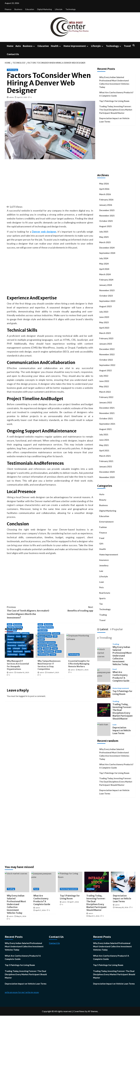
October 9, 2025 (53, 672)
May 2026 (104, 183)
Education (29, 9)
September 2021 (107, 424)
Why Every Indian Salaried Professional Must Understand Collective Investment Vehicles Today (114, 82)
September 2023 (107, 301)
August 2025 (105, 226)
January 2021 (105, 466)
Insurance (12, 645)
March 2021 (105, 456)
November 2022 (107, 354)
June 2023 (104, 317)
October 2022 (106, 359)
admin (11, 97)
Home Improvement (75, 46)
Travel (127, 46)
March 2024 (105, 274)
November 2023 (107, 290)
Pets (9, 651)
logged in (23, 696)
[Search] (133, 45)
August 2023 (105, 306)
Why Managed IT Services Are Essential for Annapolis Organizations (18, 665)
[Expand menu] (34, 46)
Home (10, 46)
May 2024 (104, 263)
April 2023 (104, 327)
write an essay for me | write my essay (22, 992)
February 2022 (106, 397)
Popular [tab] (117, 629)
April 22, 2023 (22, 97)
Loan (24, 648)
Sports (27, 651)
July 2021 (103, 434)
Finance (8, 9)
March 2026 (105, 194)
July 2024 (103, 258)
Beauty (102, 500)
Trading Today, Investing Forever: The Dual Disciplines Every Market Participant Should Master (115, 109)
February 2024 (106, 279)
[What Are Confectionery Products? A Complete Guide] (104, 672)
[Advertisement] (55, 181)
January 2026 (105, 205)
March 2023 (105, 333)
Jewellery (22, 645)
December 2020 (107, 472)
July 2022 (103, 376)
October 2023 (106, 295)
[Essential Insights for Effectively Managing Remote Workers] (80, 646)
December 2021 (107, 408)
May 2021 (104, 445)
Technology (70, 9)
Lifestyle (58, 9)
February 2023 (106, 338)
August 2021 (105, 429)
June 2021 (104, 440)
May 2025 (104, 237)
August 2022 (105, 370)
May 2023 (104, 322)
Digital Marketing (44, 9)
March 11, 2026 (94, 916)
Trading (103, 615)
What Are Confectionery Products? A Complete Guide (116, 94)
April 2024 (104, 269)
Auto (18, 46)
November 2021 (107, 413)
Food (18, 636)
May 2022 (104, 386)
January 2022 (105, 402)
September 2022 (107, 365)
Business (18, 9)
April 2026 (104, 189)
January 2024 (105, 285)
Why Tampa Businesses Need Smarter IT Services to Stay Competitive (49, 665)
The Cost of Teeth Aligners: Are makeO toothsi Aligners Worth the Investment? (28, 612)
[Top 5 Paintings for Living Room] (104, 690)
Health (54, 46)
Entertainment (14, 633)
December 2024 (107, 247)
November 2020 (107, 477)
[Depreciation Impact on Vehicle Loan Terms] (102, 724)
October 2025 (106, 221)
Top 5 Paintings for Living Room (114, 101)
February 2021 (106, 461)
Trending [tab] (105, 637)
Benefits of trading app (80, 609)
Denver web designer (44, 231)
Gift (24, 636)
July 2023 (103, 311)
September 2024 (107, 253)
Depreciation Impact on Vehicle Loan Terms (114, 120)
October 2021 (106, 418)
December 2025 (107, 210)
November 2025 (107, 215)
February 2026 (106, 199)
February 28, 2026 (121, 907)
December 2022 (107, 349)
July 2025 (103, 231)
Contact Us (13, 54)
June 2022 (104, 381)
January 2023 (105, 343)
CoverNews (78, 1011)
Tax (101, 604)
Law (9, 648)
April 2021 (104, 450)
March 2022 (105, 392)
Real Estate (18, 651)
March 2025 (105, 242)
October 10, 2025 (22, 672)
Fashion (25, 633)
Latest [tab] (103, 629)
